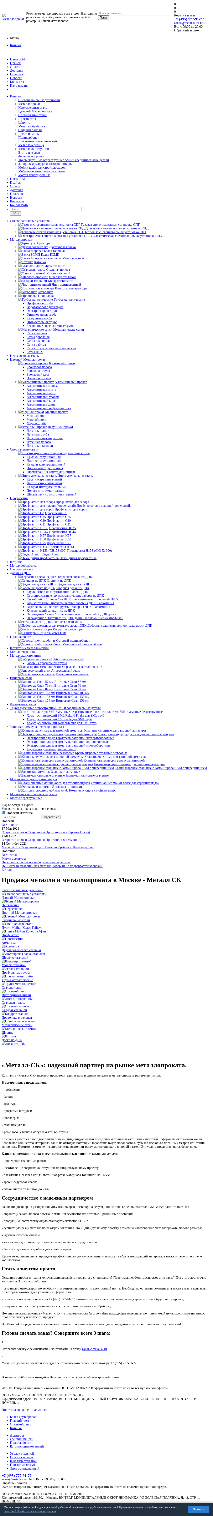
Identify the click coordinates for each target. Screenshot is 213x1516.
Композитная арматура (71, 288)
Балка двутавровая (23, 1417)
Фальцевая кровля (31, 156)
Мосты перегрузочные (34, 175)
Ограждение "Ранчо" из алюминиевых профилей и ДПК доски (71, 614)
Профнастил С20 (59, 520)
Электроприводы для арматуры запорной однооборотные (68, 741)
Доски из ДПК (28, 134)
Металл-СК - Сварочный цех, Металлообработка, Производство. (48, 847)
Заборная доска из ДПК (72, 588)
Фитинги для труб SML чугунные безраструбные (128, 711)
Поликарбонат (28, 137)
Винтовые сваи (29, 152)
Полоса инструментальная (45, 490)
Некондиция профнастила (78, 558)
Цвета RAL (18, 59)
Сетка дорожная (38, 337)
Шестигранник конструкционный (51, 472)
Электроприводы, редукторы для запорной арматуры (136, 734)
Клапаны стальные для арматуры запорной (114, 760)
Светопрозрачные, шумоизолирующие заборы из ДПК (65, 595)
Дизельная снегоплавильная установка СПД (117, 228)
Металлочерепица (31, 145)
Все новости (10, 824)
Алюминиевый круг (41, 400)
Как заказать (19, 85)
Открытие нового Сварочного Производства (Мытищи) (41, 839)
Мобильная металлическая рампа (41, 171)
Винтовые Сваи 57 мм (70, 681)
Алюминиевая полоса (42, 385)
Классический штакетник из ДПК (51, 610)
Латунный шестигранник (45, 438)
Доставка (16, 70)
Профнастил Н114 (61, 547)
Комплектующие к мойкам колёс (92, 790)
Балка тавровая (54, 251)
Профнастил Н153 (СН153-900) (89, 550)
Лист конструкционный (44, 460)
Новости (16, 78)
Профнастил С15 (59, 517)
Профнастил (27, 119)
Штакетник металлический (37, 141)
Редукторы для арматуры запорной (51, 749)
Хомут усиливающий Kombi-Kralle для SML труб (62, 723)
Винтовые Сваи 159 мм (72, 700)
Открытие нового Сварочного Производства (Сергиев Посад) (46, 832)
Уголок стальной (58, 273)
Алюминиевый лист (41, 393)
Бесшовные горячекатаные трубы (50, 325)
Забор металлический (68, 659)
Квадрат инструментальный (47, 487)
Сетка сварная (37, 333)
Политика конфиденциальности (24, 1409)
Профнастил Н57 (59, 535)
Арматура (43, 243)
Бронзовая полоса (39, 367)
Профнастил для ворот (71, 509)
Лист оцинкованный (66, 284)
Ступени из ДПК (59, 580)
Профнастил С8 (56, 513)
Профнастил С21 (59, 524)
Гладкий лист (51, 554)
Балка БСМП (50, 254)
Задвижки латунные (65, 771)
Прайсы (15, 63)
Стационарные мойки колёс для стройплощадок (125, 783)
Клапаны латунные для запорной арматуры (115, 730)
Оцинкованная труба (41, 314)
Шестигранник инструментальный (51, 494)
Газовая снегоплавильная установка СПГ (110, 224)
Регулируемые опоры (68, 629)
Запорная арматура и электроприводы (45, 164)
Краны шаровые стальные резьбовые (101, 753)
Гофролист (45, 292)
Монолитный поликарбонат (82, 644)
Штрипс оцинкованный (27, 1446)
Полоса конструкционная (45, 468)
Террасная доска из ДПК (74, 577)
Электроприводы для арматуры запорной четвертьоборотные (70, 738)
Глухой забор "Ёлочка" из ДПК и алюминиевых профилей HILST (73, 599)
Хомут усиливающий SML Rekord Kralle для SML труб (65, 715)
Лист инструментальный (44, 483)
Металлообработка (31, 126)
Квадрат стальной (60, 281)
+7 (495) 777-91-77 (189, 19)
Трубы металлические (69, 299)
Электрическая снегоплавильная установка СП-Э (128, 236)
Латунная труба (38, 434)
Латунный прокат (60, 427)
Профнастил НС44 (62, 532)
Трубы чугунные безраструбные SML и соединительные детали (63, 160)
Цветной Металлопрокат (36, 111)
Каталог (15, 45)
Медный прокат (56, 412)
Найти (15, 213)
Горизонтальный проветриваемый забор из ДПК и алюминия (70, 603)
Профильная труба (40, 303)
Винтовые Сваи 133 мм (72, 696)
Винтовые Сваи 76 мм (70, 685)
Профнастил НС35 (62, 528)
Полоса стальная (21, 1457)
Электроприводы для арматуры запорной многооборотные (68, 745)
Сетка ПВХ (35, 352)
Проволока (46, 295)
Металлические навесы (72, 674)
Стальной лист (53, 266)
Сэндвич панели (30, 130)
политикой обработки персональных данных (30, 1511)
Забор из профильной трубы (47, 663)
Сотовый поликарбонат (73, 640)
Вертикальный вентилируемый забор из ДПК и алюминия (68, 607)
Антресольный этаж (65, 670)
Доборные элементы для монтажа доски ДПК (119, 625)
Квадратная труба (39, 318)
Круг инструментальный (44, 479)
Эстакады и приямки (67, 786)
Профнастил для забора (72, 502)
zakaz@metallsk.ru (186, 23)
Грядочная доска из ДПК (75, 584)
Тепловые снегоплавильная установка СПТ (115, 232)
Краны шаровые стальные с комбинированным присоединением (161, 768)
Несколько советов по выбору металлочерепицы (36, 862)
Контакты (17, 81)
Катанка (40, 262)
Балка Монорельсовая (68, 258)
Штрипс (24, 122)
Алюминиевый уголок (43, 397)
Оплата (15, 66)
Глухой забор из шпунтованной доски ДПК (57, 592)
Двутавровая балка (62, 247)
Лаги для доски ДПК (67, 622)
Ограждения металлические (82, 666)
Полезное (17, 74)
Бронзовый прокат (62, 363)
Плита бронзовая (39, 378)
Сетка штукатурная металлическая (51, 348)
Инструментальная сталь (75, 475)
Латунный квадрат (40, 445)
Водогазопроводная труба (45, 307)
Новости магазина (19, 813)
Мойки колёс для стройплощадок (42, 167)
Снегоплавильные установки (39, 100)
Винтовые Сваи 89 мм (70, 689)
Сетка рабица (36, 344)
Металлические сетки (68, 329)
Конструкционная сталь (73, 453)
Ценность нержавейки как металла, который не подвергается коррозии (52, 866)
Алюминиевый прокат (71, 382)
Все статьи (9, 854)
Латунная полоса (39, 442)
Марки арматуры (14, 858)
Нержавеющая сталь (32, 107)
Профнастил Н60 (59, 539)
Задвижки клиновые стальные (87, 775)
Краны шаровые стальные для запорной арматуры (129, 764)
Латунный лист (38, 430)
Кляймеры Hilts (55, 633)
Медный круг (36, 415)
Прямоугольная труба (42, 322)
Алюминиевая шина (41, 404)
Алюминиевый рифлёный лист (49, 408)
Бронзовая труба (38, 370)
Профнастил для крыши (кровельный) (104, 505)
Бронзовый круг (38, 374)
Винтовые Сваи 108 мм (72, 693)
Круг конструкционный (44, 457)
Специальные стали (32, 115)
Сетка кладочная (38, 340)
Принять (198, 1509)
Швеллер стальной (62, 277)
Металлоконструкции (33, 149)
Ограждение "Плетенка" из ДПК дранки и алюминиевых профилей (75, 618)
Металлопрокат (29, 104)
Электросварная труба (42, 310)
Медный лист (36, 419)
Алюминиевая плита (41, 389)
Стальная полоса (58, 269)
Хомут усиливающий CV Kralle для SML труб (59, 719)
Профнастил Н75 (59, 543)
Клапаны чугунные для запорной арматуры (115, 756)
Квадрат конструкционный (46, 464)
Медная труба (36, 423)
